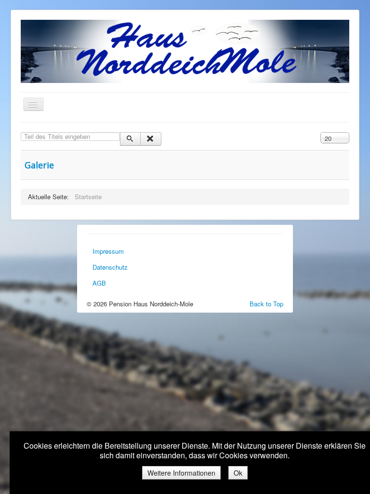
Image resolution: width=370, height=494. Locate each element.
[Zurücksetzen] (150, 139)
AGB (99, 283)
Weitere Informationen (181, 473)
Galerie (39, 165)
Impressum (108, 251)
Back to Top (266, 303)
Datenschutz (110, 267)
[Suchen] (130, 139)
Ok (238, 473)
